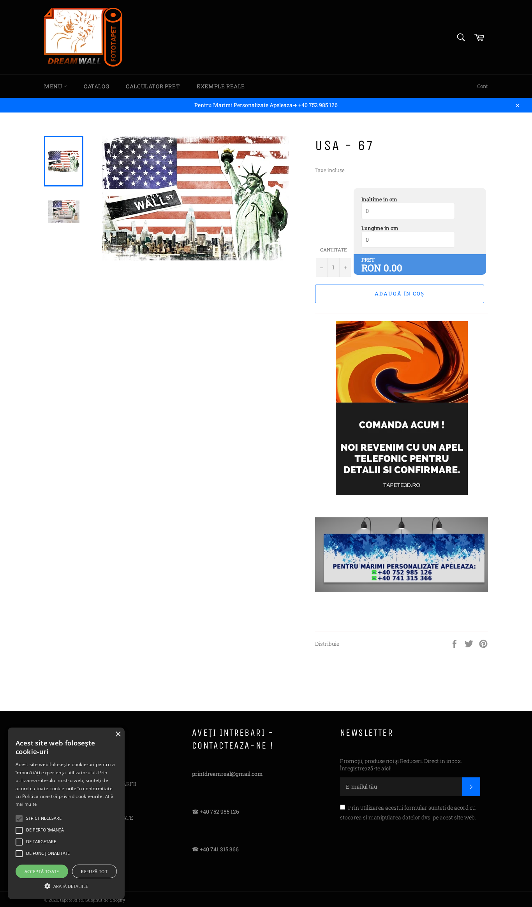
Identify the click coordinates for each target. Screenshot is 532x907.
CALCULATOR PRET (153, 86)
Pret (368, 259)
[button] (66, 885)
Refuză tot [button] (94, 871)
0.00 (393, 268)
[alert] (66, 813)
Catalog (96, 86)
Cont (482, 86)
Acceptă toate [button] (42, 871)
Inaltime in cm (379, 199)
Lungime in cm (379, 228)
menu (53, 86)
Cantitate (333, 249)
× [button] (118, 734)
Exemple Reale (221, 86)
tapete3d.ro (71, 900)
